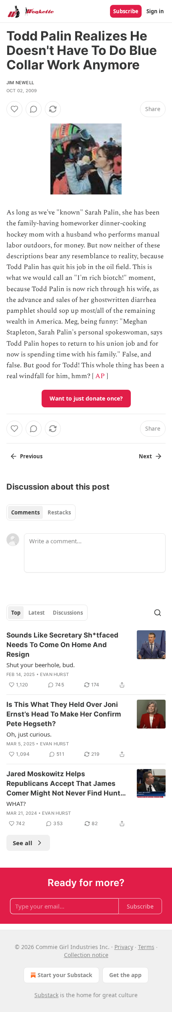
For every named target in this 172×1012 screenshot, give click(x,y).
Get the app (125, 975)
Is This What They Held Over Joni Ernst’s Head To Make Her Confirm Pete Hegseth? (63, 714)
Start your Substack (65, 975)
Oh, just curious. (29, 734)
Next (145, 456)
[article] (86, 660)
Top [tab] (15, 612)
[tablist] (41, 512)
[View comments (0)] (34, 109)
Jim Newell (20, 82)
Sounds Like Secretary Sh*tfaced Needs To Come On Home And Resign (62, 644)
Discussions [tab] (68, 612)
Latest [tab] (36, 612)
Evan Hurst (54, 674)
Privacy (123, 947)
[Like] (14, 109)
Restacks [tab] (59, 512)
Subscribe (125, 11)
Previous (31, 456)
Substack (46, 995)
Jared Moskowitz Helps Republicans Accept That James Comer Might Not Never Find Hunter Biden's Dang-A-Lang (66, 784)
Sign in (155, 11)
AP (100, 376)
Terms (146, 947)
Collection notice (86, 955)
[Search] (158, 613)
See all (22, 843)
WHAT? (16, 803)
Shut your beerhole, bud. (40, 665)
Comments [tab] (25, 512)
